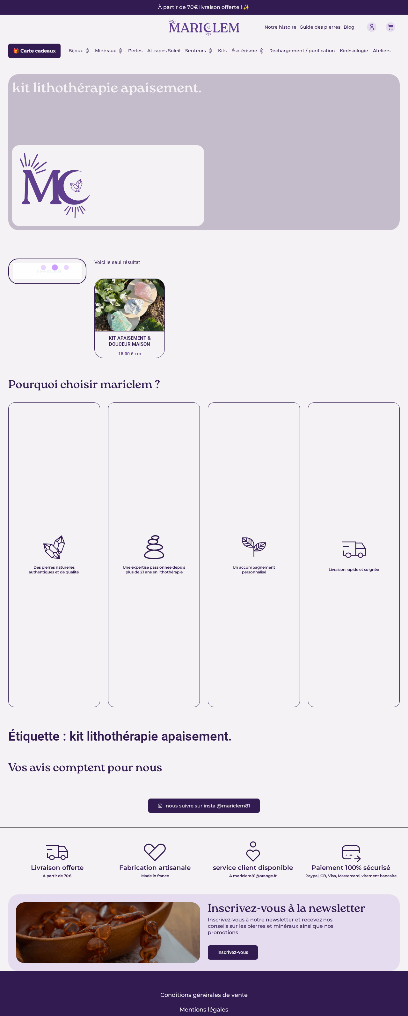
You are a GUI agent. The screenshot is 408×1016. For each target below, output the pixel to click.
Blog (349, 27)
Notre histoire (280, 27)
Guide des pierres (320, 27)
